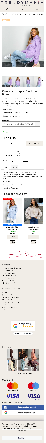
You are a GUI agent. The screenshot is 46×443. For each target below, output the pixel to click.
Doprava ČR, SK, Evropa (10, 302)
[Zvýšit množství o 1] (22, 143)
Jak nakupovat (7, 295)
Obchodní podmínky (9, 300)
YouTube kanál (10, 280)
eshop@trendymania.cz (13, 268)
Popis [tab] (6, 167)
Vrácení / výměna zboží (10, 307)
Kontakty (5, 292)
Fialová (25, 161)
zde (30, 428)
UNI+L (12, 242)
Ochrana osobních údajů (10, 297)
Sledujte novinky (10, 275)
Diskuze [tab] (14, 167)
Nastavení (22, 431)
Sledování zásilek (8, 305)
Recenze (5, 310)
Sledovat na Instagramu (24, 374)
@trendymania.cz (11, 283)
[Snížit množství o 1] (11, 143)
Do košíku (36, 143)
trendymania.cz (10, 278)
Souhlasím (22, 438)
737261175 (9, 270)
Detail (12, 237)
